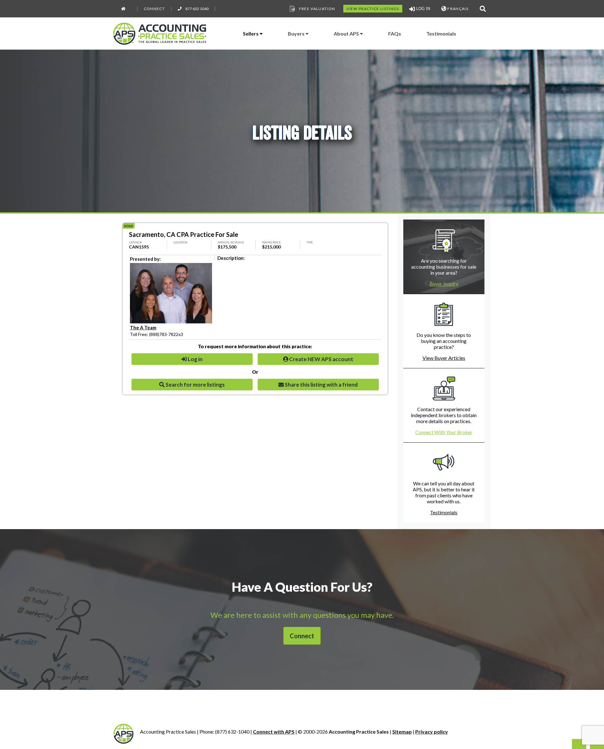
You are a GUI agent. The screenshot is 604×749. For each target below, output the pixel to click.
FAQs (394, 33)
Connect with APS (273, 732)
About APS (347, 33)
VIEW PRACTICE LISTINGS (372, 8)
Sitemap (402, 732)
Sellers (251, 33)
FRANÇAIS (457, 8)
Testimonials (441, 33)
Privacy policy (431, 732)
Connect (154, 8)
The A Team (143, 327)
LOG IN (422, 8)
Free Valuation (317, 8)
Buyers (296, 33)
